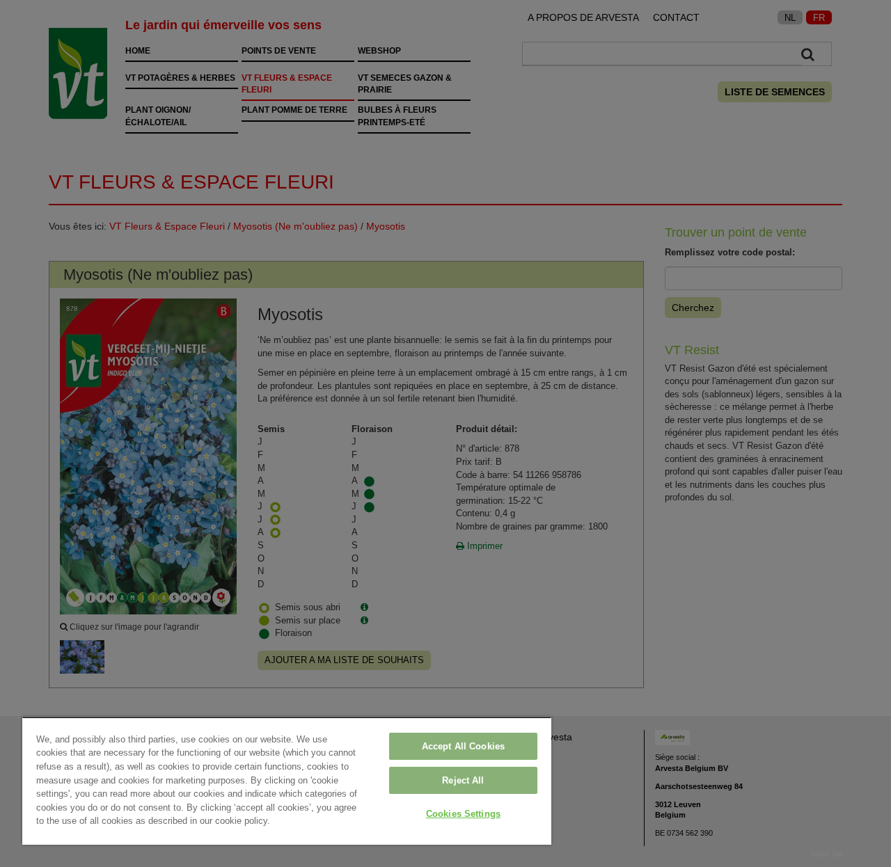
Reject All (463, 780)
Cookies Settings (463, 814)
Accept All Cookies (463, 746)
